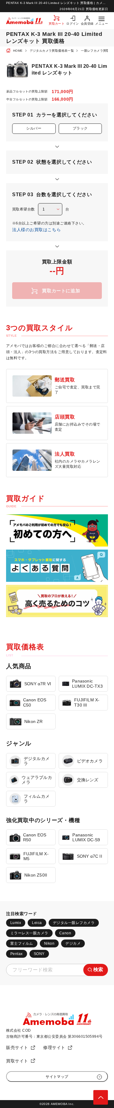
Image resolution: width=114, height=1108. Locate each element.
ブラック (80, 128)
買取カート (56, 23)
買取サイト (17, 1060)
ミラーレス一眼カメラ (29, 933)
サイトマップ (57, 1077)
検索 (98, 969)
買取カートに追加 (61, 290)
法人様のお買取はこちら (36, 229)
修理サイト (54, 1047)
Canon (65, 933)
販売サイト (17, 1047)
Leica (37, 923)
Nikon (49, 943)
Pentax (16, 954)
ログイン (72, 23)
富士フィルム (21, 943)
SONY (39, 954)
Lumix (15, 923)
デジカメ (73, 943)
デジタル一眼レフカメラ (74, 923)
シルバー (33, 128)
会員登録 (87, 23)
